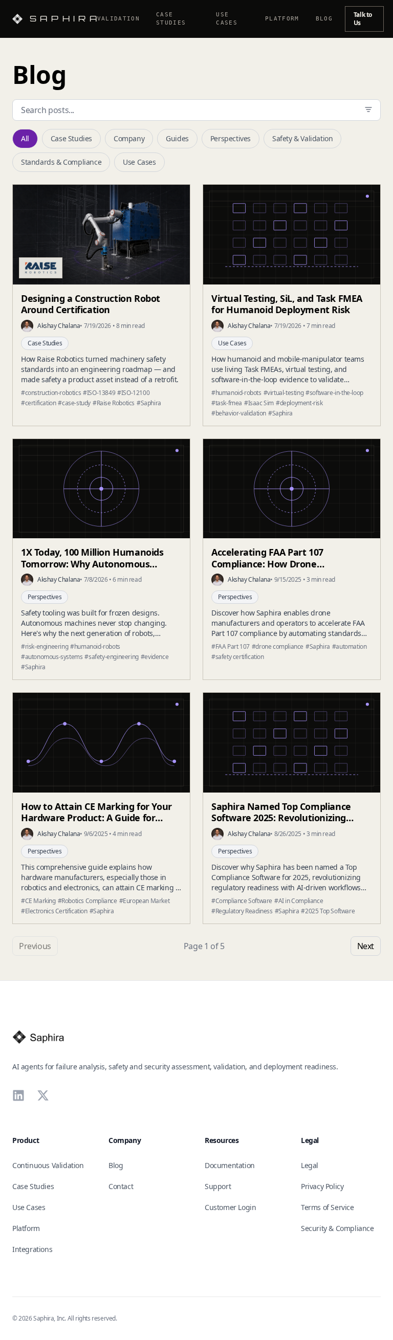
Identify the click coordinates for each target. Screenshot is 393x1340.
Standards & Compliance (61, 162)
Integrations (32, 1249)
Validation (118, 18)
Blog (324, 18)
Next (365, 946)
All (25, 138)
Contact (120, 1186)
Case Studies (171, 19)
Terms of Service (327, 1207)
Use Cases (226, 19)
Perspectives (230, 138)
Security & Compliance (337, 1228)
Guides (177, 138)
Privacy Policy (322, 1186)
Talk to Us (363, 18)
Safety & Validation (302, 138)
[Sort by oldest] (368, 109)
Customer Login (230, 1207)
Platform (282, 18)
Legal (309, 1165)
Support (218, 1186)
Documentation (230, 1165)
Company (129, 138)
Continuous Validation (48, 1165)
